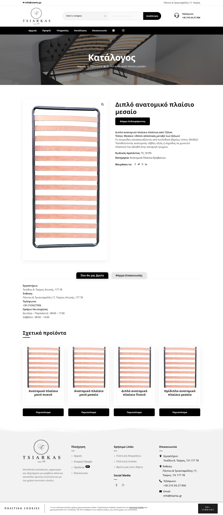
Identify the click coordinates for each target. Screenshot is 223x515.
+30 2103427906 (32, 305)
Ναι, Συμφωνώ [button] (208, 508)
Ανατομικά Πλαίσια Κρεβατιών (148, 157)
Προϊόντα (96, 66)
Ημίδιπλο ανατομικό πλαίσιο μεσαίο (179, 393)
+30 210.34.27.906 (191, 17)
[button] (102, 104)
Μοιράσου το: (123, 164)
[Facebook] (135, 164)
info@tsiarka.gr (172, 495)
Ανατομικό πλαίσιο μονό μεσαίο (88, 393)
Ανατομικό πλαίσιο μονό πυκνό (43, 393)
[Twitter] (139, 164)
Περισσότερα (43, 412)
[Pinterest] (142, 164)
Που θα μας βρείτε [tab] (92, 275)
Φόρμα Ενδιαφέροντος (132, 121)
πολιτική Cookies (136, 507)
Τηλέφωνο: (188, 13)
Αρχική (81, 66)
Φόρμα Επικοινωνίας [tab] (129, 275)
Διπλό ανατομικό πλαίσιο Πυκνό (134, 393)
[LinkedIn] (146, 164)
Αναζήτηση (152, 16)
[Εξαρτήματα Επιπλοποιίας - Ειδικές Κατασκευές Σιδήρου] (36, 16)
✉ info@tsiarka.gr (32, 2)
